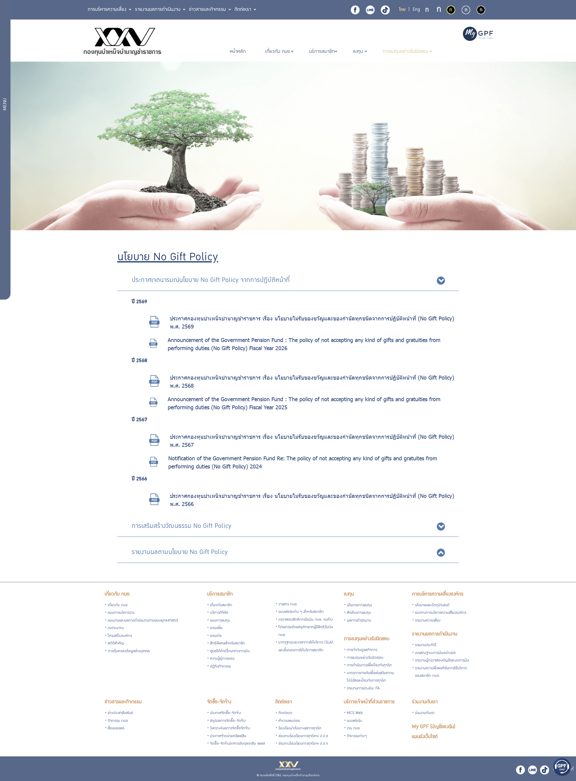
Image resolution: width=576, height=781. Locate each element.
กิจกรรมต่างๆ (357, 736)
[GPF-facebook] (355, 9)
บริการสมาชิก (220, 594)
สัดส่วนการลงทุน (359, 613)
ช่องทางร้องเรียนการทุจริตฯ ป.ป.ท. (303, 744)
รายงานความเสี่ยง (427, 620)
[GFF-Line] (532, 769)
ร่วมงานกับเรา (425, 702)
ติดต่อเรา (283, 702)
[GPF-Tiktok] (385, 9)
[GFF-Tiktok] (544, 769)
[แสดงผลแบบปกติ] (466, 9)
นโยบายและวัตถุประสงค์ (432, 605)
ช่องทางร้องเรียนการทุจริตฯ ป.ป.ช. (303, 736)
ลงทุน (349, 594)
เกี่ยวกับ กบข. (117, 594)
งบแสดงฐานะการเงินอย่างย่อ (435, 653)
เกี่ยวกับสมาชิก (221, 605)
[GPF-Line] (370, 9)
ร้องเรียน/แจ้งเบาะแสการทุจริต (299, 728)
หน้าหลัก (238, 52)
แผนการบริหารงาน (121, 613)
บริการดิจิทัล (219, 613)
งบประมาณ (116, 628)
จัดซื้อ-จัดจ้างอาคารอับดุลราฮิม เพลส (237, 744)
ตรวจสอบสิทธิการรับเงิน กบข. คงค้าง (305, 620)
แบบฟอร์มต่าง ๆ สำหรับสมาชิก (301, 612)
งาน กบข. (354, 728)
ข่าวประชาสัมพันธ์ (120, 713)
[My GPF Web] (478, 34)
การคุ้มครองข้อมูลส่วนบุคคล (129, 651)
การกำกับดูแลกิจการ (362, 650)
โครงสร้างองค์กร (120, 636)
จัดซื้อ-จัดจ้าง (219, 702)
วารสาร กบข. (288, 604)
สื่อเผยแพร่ (116, 728)
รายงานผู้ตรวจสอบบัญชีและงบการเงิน (442, 660)
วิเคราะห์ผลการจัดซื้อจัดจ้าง (230, 728)
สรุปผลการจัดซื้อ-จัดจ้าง (228, 721)
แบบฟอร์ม (354, 721)
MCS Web (355, 713)
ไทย (402, 10)
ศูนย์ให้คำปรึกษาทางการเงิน (230, 651)
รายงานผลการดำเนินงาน (434, 634)
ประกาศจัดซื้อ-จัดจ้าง (225, 713)
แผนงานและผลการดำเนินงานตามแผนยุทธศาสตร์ (143, 620)
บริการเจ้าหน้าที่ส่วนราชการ (369, 702)
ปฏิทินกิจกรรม (220, 666)
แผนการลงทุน (220, 620)
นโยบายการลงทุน (359, 605)
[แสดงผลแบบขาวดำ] (481, 9)
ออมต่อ (216, 636)
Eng (416, 10)
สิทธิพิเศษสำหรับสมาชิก (227, 643)
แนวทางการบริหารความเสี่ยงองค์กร (440, 613)
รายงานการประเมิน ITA (363, 688)
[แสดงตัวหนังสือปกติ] (427, 10)
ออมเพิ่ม (216, 628)
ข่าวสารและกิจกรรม (123, 702)
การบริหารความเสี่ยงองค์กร (438, 594)
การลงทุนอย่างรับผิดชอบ (366, 639)
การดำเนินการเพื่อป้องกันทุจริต (369, 665)
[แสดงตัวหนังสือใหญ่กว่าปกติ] (438, 10)
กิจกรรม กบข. (118, 721)
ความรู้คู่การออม (222, 659)
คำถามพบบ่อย (289, 721)
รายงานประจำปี (425, 645)
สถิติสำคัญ (116, 643)
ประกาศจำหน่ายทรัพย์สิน (228, 736)
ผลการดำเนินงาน (359, 620)
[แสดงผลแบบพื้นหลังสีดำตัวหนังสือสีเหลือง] (451, 9)
